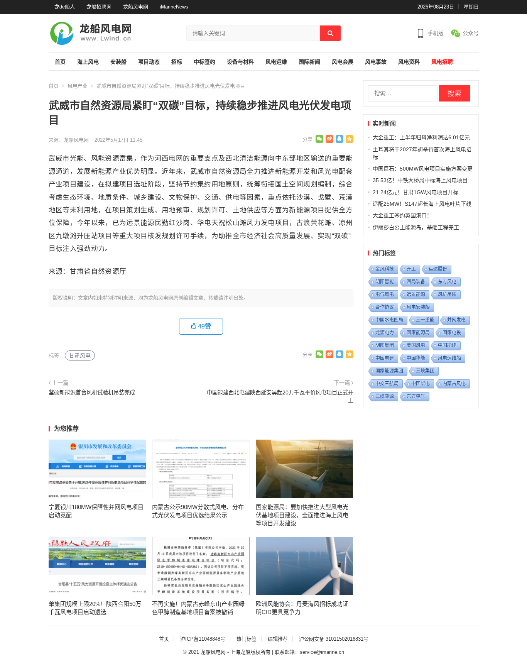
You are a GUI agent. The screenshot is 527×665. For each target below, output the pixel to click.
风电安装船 (418, 307)
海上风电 (88, 62)
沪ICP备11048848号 (202, 639)
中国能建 (447, 345)
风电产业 (78, 86)
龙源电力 (384, 332)
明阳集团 (384, 345)
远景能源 (416, 294)
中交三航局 (387, 383)
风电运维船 (449, 358)
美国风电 (416, 345)
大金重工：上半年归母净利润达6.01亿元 (421, 137)
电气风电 (384, 294)
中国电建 (384, 358)
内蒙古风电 (454, 383)
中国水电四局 (389, 320)
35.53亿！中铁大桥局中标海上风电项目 (420, 180)
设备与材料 (240, 62)
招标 (176, 62)
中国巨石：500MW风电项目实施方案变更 (423, 169)
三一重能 (425, 320)
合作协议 (384, 307)
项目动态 (149, 62)
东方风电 (447, 281)
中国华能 (416, 358)
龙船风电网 (135, 7)
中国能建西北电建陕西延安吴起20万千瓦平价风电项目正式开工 (280, 396)
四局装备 (416, 281)
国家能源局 (418, 332)
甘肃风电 (80, 355)
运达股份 (438, 269)
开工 (411, 269)
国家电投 (452, 332)
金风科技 (384, 269)
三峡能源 (384, 396)
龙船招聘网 (98, 7)
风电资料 (409, 62)
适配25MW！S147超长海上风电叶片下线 (422, 204)
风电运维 (276, 62)
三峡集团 (425, 371)
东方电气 (416, 396)
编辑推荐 (278, 639)
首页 (60, 62)
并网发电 (456, 320)
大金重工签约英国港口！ (402, 215)
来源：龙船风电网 (69, 140)
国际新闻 (309, 62)
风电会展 (342, 62)
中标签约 (204, 62)
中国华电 (420, 383)
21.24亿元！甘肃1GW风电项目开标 (415, 192)
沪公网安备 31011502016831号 (333, 639)
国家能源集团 (389, 371)
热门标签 (246, 639)
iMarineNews (174, 7)
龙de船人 (64, 7)
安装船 (118, 62)
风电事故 (376, 62)
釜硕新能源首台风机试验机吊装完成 (92, 392)
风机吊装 (447, 294)
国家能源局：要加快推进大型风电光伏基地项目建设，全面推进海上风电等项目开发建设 (302, 515)
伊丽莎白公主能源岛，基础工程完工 (416, 227)
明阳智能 (384, 281)
